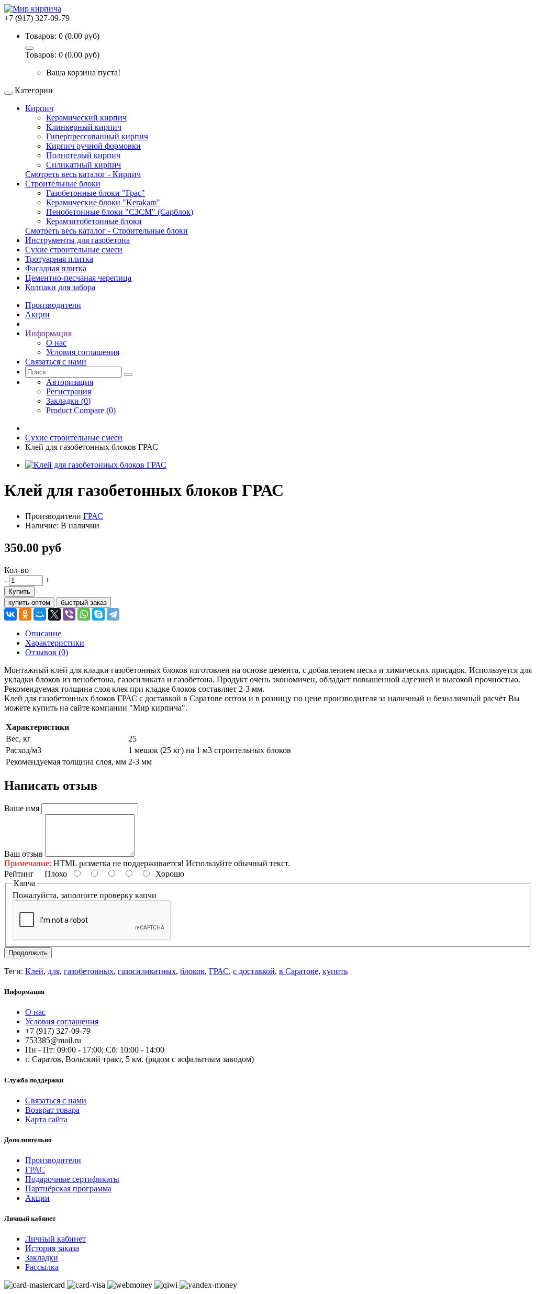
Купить (19, 591)
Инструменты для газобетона (77, 240)
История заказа (52, 1248)
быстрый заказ (84, 602)
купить (335, 971)
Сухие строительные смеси (73, 249)
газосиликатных (147, 971)
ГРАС (93, 516)
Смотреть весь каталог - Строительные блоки (106, 230)
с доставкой (254, 971)
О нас (56, 342)
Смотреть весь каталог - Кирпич (83, 174)
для (54, 971)
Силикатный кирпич (83, 164)
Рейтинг (19, 873)
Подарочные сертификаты (72, 1179)
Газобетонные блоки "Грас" (95, 193)
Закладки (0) (68, 400)
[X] (54, 614)
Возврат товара (52, 1109)
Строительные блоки (62, 183)
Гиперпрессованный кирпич (97, 136)
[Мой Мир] (40, 614)
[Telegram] (113, 614)
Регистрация (68, 391)
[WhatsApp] (83, 614)
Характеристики (54, 642)
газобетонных (89, 971)
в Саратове (298, 971)
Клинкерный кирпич (83, 127)
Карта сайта (46, 1119)
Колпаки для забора (60, 287)
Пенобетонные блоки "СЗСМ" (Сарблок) (119, 211)
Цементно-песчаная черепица (78, 277)
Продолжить (28, 953)
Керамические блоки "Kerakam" (103, 202)
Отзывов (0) (46, 652)
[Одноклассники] (25, 614)
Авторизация (69, 382)
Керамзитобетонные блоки (94, 221)
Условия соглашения (82, 352)
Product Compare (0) (81, 410)
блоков (192, 971)
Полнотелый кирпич (83, 155)
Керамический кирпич (86, 117)
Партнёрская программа (68, 1188)
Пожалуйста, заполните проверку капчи (85, 895)
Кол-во (16, 570)
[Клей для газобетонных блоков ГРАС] (95, 464)
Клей (34, 971)
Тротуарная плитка (59, 259)
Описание (43, 633)
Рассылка (42, 1267)
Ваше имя (21, 808)
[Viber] (69, 614)
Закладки (41, 1257)
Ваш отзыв (23, 853)
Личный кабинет (55, 1238)
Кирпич (39, 108)
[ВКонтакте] (10, 614)
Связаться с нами (55, 1100)
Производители (53, 1160)
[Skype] (98, 614)
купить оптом (29, 602)
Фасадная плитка (55, 268)
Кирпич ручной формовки (93, 145)
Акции (37, 1197)
